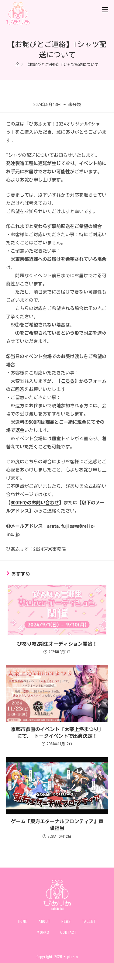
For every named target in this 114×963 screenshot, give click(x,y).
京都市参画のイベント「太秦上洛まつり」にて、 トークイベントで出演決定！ (57, 732)
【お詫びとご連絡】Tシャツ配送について (61, 65)
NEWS (66, 921)
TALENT (89, 921)
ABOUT (44, 921)
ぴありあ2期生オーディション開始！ (57, 643)
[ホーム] (17, 65)
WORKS (43, 932)
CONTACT (68, 932)
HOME (22, 921)
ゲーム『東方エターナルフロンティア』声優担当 (57, 824)
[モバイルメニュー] (105, 9)
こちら (67, 381)
